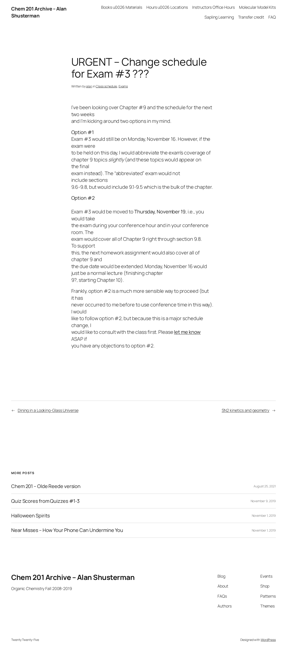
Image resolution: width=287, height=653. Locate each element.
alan (89, 86)
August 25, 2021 (265, 486)
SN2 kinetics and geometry (246, 410)
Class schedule (106, 86)
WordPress (268, 640)
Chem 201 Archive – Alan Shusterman (39, 12)
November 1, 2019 (264, 515)
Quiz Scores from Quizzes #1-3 (45, 501)
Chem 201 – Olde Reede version (45, 486)
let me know (187, 332)
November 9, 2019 (263, 501)
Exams (123, 86)
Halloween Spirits (30, 515)
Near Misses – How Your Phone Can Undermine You (67, 530)
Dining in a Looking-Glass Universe (48, 410)
